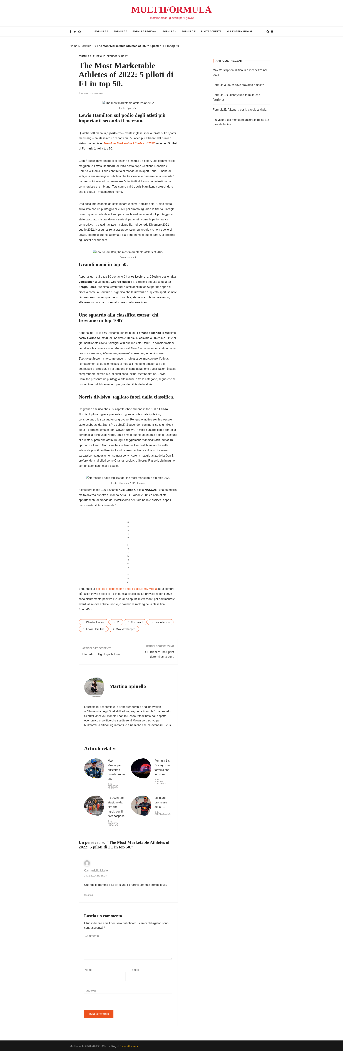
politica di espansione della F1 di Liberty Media (126, 588)
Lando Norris (162, 622)
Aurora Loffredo (160, 783)
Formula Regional (145, 31)
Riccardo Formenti (113, 787)
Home (74, 46)
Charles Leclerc (95, 622)
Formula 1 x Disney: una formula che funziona (236, 97)
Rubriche (99, 56)
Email (135, 969)
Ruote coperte (211, 31)
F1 (118, 622)
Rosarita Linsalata (113, 824)
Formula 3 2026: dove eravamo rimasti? (238, 84)
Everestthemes (129, 1046)
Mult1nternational (240, 31)
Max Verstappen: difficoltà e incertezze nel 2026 (116, 769)
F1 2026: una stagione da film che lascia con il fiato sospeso (116, 807)
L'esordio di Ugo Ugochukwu (101, 654)
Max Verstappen (125, 629)
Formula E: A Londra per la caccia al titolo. (240, 109)
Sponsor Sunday (117, 56)
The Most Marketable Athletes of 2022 (129, 143)
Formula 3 (120, 31)
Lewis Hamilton (95, 629)
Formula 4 (169, 31)
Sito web (90, 991)
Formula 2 (101, 31)
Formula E (189, 31)
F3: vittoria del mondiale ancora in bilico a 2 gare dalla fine (241, 122)
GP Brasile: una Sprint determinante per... (159, 654)
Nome (89, 969)
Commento (93, 935)
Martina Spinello (93, 93)
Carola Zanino (163, 814)
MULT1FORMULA (171, 9)
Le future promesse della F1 (161, 802)
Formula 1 (87, 46)
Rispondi (88, 895)
